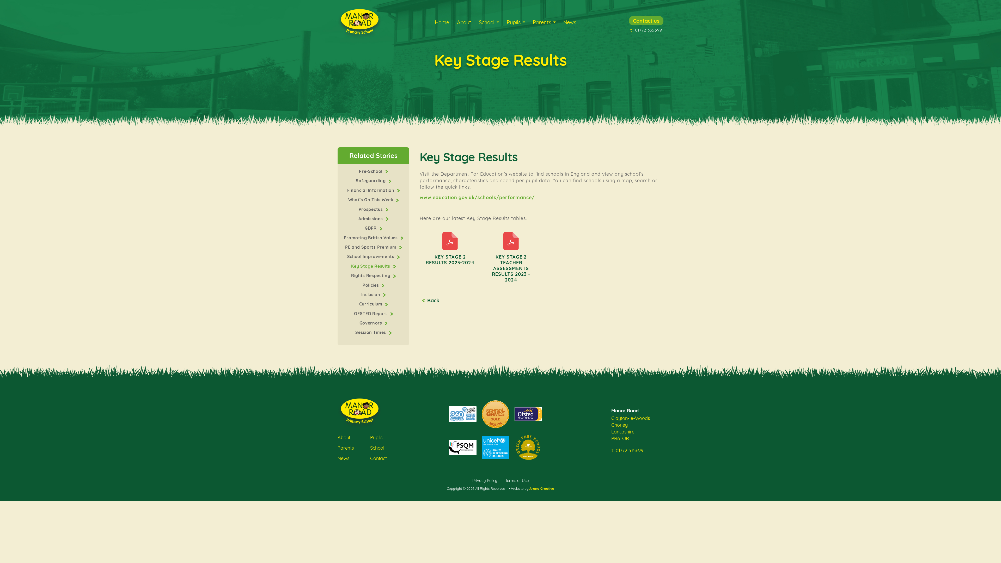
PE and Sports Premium (371, 247)
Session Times (371, 332)
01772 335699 (646, 30)
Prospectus (371, 209)
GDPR (371, 228)
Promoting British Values (371, 237)
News (569, 22)
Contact (378, 458)
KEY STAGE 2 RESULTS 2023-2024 (450, 260)
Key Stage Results (371, 266)
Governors (371, 323)
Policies (371, 285)
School (487, 22)
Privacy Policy (485, 480)
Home (442, 22)
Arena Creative (541, 488)
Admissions (371, 218)
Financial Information (371, 190)
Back (433, 300)
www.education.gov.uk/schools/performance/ (477, 197)
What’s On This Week (371, 199)
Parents (542, 22)
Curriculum (371, 304)
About (464, 22)
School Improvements (371, 256)
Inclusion (371, 294)
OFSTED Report (371, 313)
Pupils (513, 22)
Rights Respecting (371, 275)
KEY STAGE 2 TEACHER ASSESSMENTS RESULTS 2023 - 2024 (511, 268)
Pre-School (371, 171)
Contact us (646, 20)
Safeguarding (371, 180)
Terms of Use (517, 480)
